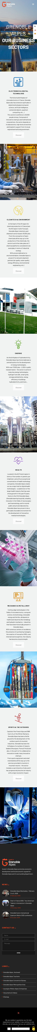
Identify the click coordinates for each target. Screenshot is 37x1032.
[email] (18, 939)
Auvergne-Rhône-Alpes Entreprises (15, 989)
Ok (9, 1029)
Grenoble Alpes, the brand (11, 972)
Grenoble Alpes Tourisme (11, 976)
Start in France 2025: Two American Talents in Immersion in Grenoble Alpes (22, 903)
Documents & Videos (10, 993)
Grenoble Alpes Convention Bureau (14, 980)
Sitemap (6, 997)
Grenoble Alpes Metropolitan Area (14, 984)
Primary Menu (33, 4)
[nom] (18, 935)
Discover (19, 135)
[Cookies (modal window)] (33, 1028)
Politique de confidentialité (20, 1029)
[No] (35, 1025)
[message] (18, 946)
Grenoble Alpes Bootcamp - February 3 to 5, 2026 (22, 892)
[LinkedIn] (18, 1013)
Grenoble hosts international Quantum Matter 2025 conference (21, 914)
